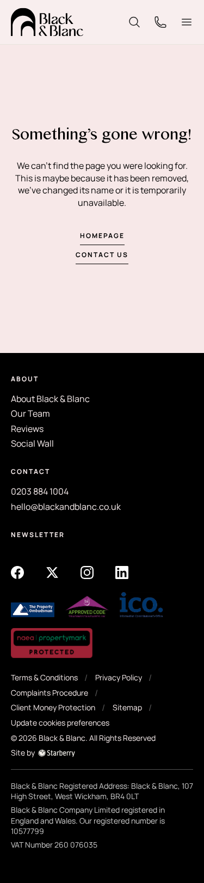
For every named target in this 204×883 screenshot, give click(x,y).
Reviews (27, 429)
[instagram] (87, 571)
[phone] (160, 21)
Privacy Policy (118, 677)
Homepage (102, 235)
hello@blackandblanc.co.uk (66, 507)
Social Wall (32, 443)
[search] (134, 21)
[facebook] (17, 571)
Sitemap (127, 707)
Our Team (30, 413)
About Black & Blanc (50, 399)
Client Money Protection (53, 707)
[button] (186, 22)
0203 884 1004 (40, 491)
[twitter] (52, 571)
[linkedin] (121, 571)
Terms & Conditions (44, 677)
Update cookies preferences (60, 722)
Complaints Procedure (49, 692)
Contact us (102, 254)
